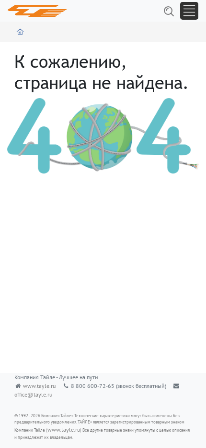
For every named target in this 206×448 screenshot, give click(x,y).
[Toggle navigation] (189, 11)
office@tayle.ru (33, 394)
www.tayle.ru (39, 385)
